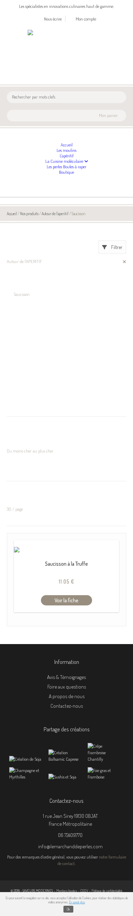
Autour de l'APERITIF (24, 261)
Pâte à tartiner (19, 379)
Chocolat (14, 320)
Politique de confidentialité (106, 890)
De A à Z (14, 438)
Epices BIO (15, 347)
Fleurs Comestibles (22, 353)
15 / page (14, 502)
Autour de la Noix (21, 307)
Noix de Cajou (25, 268)
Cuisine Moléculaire (23, 340)
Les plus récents (20, 470)
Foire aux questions (66, 686)
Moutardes (15, 366)
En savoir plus (77, 902)
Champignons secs (22, 314)
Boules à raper (74, 166)
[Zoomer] (26, 759)
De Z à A (14, 444)
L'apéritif (67, 155)
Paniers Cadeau (20, 373)
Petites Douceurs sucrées (27, 392)
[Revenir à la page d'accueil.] (45, 32)
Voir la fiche (66, 600)
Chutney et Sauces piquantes (31, 333)
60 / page (15, 515)
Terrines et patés (20, 406)
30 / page (15, 509)
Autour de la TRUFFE (25, 301)
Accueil (67, 144)
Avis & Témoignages (66, 676)
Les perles (55, 166)
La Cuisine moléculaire (64, 161)
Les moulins (66, 150)
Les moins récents (21, 464)
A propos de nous (67, 696)
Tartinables (23, 274)
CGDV (84, 890)
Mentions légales (66, 890)
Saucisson (22, 294)
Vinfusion (22, 287)
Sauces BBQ (17, 255)
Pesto (11, 386)
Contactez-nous (66, 705)
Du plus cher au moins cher (30, 457)
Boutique (66, 172)
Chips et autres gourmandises (38, 281)
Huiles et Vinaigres (22, 360)
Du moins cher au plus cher (30, 451)
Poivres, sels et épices (23, 399)
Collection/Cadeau (22, 327)
